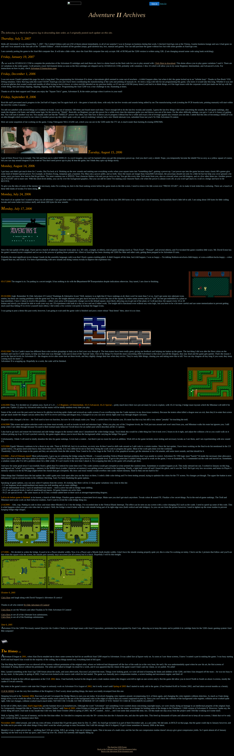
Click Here (5, 597)
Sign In (154, 4)
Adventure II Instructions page (44, 68)
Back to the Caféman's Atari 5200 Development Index (117, 749)
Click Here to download (165, 63)
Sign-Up (163, 4)
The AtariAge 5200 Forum (117, 747)
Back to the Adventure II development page (117, 751)
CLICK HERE (7, 691)
